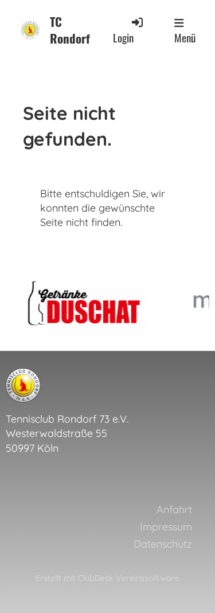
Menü (185, 37)
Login (123, 37)
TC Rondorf (70, 30)
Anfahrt (174, 509)
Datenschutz (163, 543)
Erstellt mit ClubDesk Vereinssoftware (107, 578)
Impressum (166, 526)
